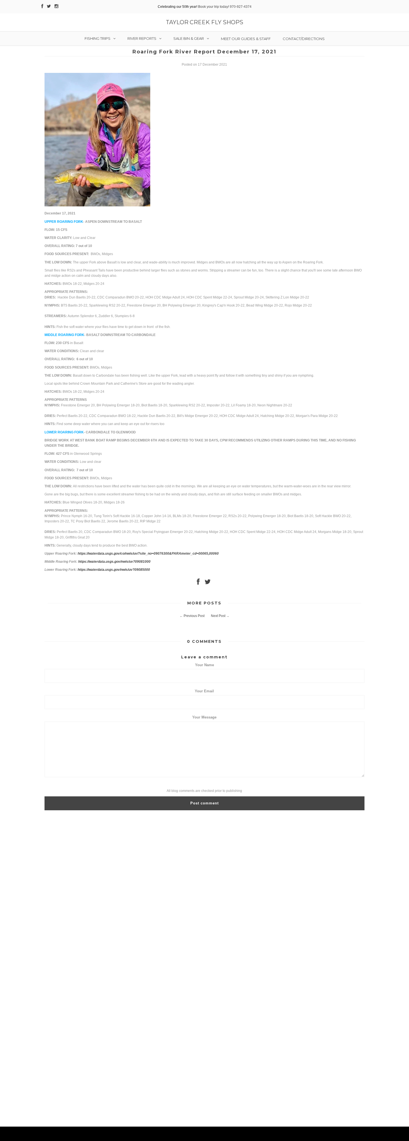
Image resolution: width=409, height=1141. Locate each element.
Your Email (204, 691)
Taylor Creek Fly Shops (204, 22)
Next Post (218, 616)
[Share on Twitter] (207, 583)
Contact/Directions (304, 38)
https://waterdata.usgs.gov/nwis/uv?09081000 (114, 562)
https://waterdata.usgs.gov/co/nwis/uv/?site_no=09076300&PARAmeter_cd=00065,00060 (148, 553)
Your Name (204, 665)
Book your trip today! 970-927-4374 (225, 7)
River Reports (141, 38)
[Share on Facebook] (198, 583)
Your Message (204, 717)
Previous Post (194, 616)
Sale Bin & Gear (188, 38)
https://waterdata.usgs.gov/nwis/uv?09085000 (114, 570)
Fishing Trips (97, 38)
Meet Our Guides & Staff (246, 38)
